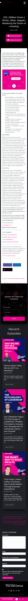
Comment (5, 535)
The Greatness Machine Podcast (16, 278)
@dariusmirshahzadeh (13, 242)
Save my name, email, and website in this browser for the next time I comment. (12, 573)
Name (4, 551)
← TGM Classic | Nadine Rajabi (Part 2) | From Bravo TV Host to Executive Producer (14, 517)
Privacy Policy (16, 595)
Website (4, 563)
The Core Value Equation (8, 255)
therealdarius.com (7, 225)
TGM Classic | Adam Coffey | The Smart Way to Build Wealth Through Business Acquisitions (13, 484)
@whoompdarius (12, 237)
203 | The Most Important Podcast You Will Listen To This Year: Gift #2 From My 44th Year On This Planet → (14, 522)
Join (14, 318)
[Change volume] (23, 86)
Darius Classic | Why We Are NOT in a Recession (13, 368)
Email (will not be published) (10, 557)
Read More (10, 384)
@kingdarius (10, 239)
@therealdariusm (12, 234)
